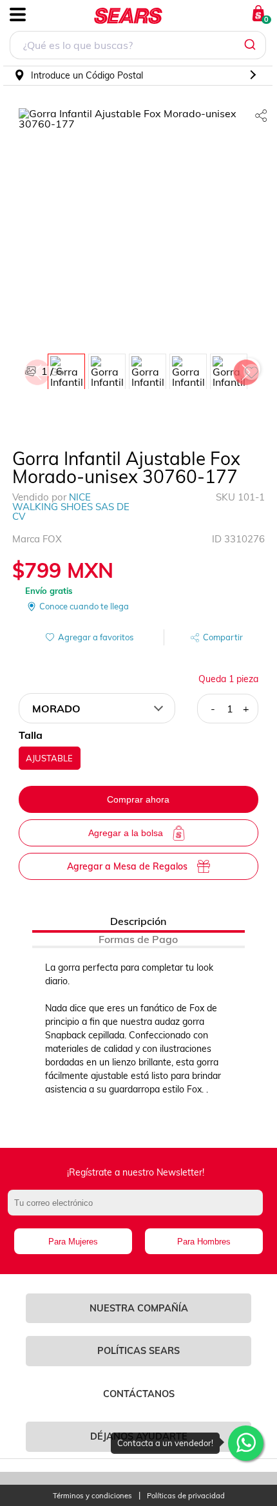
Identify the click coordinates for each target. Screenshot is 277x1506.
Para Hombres (204, 1241)
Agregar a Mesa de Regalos (127, 866)
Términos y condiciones (92, 1496)
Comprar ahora (138, 799)
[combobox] (137, 47)
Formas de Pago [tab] (138, 939)
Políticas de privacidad (186, 1496)
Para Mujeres (73, 1241)
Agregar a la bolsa (125, 833)
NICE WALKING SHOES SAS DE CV (70, 506)
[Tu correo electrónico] (139, 1209)
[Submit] (251, 45)
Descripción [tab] (138, 921)
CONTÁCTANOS (139, 1394)
